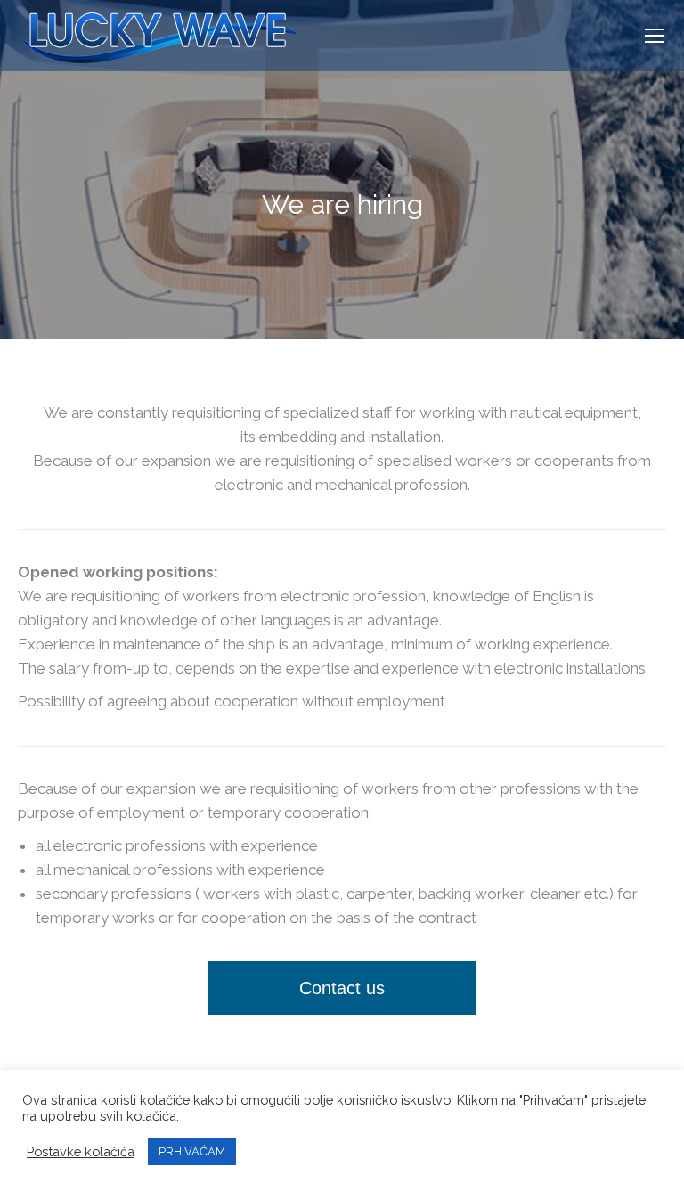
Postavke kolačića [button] (80, 1151)
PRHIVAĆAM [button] (192, 1151)
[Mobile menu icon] (654, 35)
